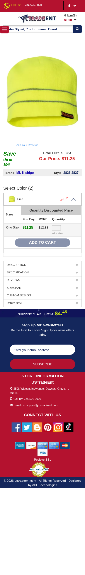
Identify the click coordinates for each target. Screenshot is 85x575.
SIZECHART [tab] (15, 287)
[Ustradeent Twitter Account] (27, 427)
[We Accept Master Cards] (65, 445)
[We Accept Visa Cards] (42, 452)
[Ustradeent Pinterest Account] (48, 427)
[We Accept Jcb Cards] (54, 445)
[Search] (77, 29)
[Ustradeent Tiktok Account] (68, 427)
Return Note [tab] (14, 303)
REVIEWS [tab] (13, 280)
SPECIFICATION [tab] (18, 272)
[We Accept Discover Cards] (31, 445)
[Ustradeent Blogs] (37, 427)
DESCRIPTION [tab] (16, 264)
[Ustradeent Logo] (39, 18)
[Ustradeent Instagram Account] (58, 427)
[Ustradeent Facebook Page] (16, 427)
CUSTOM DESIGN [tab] (19, 295)
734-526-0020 (33, 5)
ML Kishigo (25, 172)
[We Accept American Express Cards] (20, 445)
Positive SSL (42, 459)
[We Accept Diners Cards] (42, 445)
